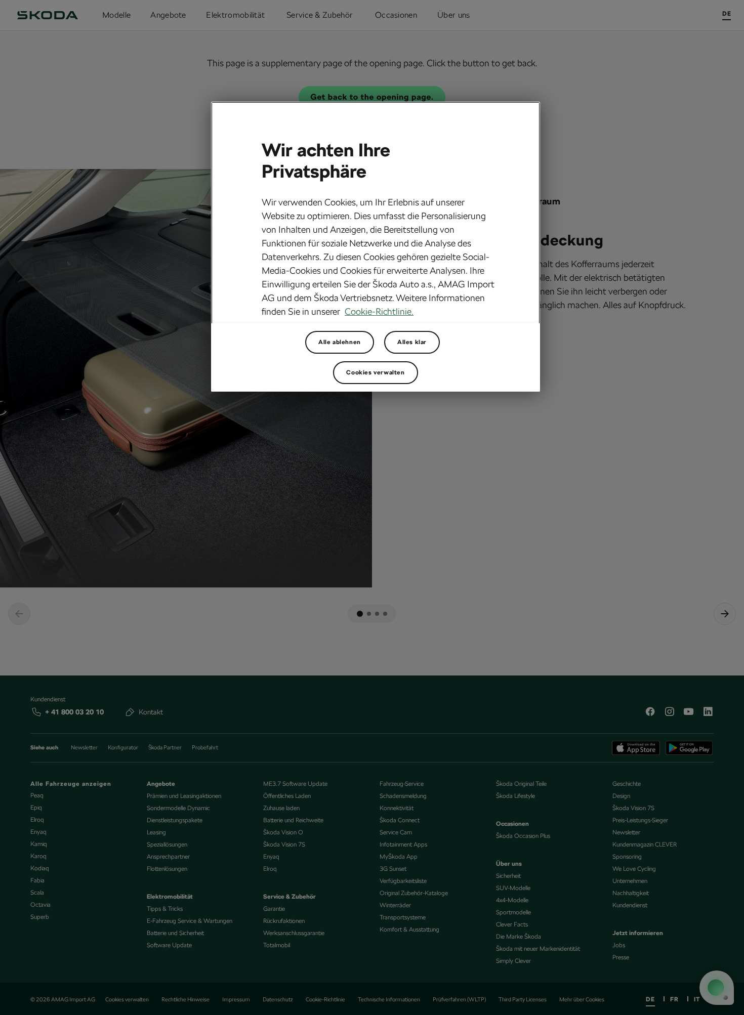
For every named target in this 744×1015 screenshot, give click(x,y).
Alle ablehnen (339, 342)
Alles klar (412, 342)
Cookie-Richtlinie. (379, 311)
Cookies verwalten (375, 372)
